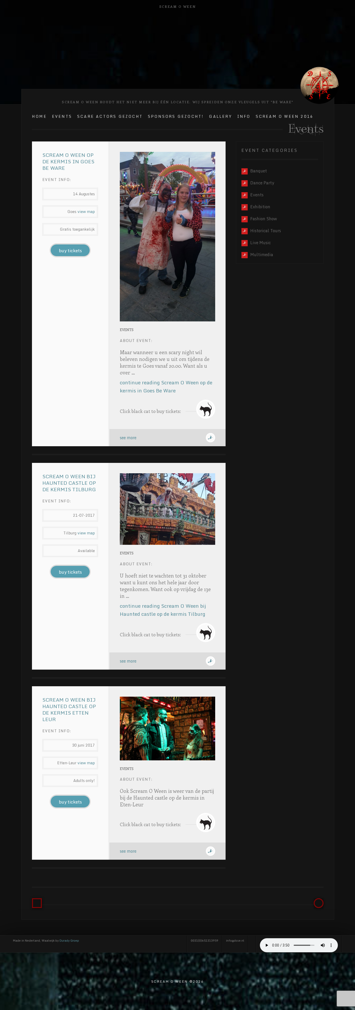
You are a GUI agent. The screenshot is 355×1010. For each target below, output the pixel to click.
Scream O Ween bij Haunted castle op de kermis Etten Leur (69, 709)
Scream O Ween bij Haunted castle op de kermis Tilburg (69, 482)
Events (62, 116)
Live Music (260, 242)
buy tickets (70, 250)
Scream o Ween (177, 6)
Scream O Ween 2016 (285, 116)
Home (39, 116)
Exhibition (260, 206)
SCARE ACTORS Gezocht (110, 116)
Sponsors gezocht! (176, 116)
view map (86, 212)
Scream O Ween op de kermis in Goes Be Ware (68, 161)
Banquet (258, 170)
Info (244, 116)
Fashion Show (263, 218)
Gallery (220, 116)
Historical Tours (265, 230)
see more (128, 437)
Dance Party (262, 182)
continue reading (166, 386)
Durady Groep (69, 940)
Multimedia (261, 254)
